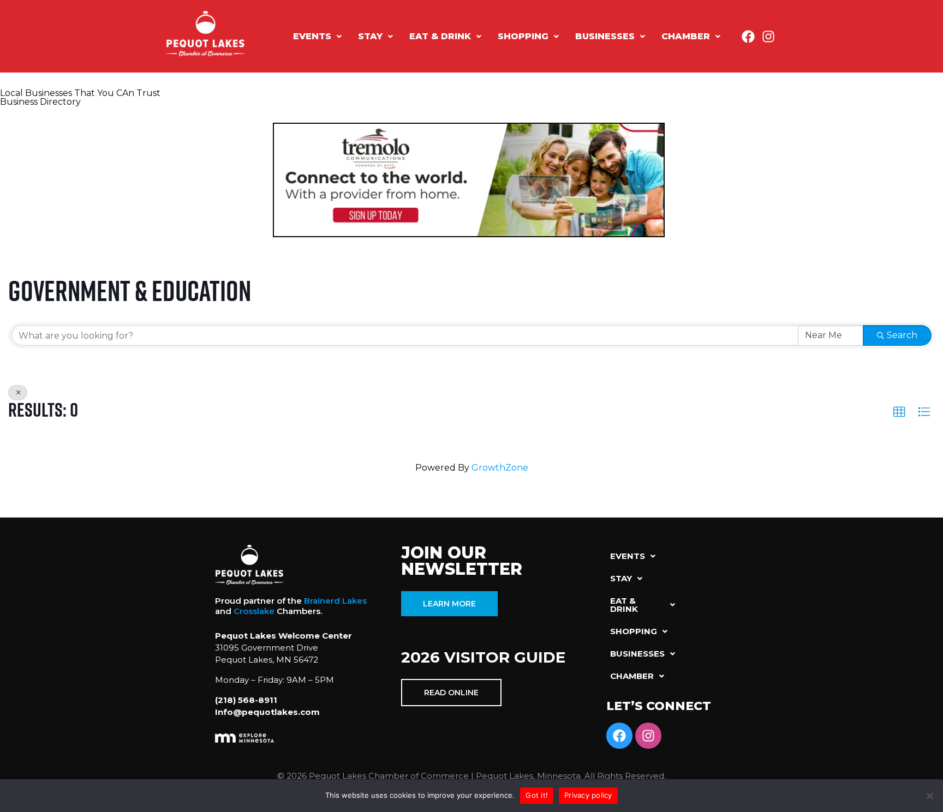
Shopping (523, 36)
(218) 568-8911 (246, 700)
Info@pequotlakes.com (267, 712)
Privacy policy (588, 795)
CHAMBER (685, 36)
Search (902, 335)
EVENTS (312, 36)
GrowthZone (500, 467)
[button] (317, 36)
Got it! (537, 795)
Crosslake (254, 611)
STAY (370, 36)
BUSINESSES (605, 36)
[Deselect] (17, 392)
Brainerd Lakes (335, 601)
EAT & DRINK (440, 36)
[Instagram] (768, 36)
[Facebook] (748, 36)
